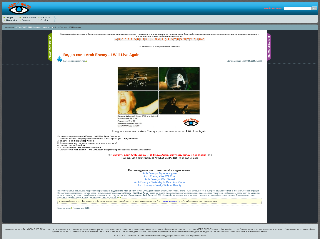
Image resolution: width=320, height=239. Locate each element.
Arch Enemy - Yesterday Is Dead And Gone (159, 182)
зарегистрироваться (170, 201)
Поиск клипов (29, 17)
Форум (9, 17)
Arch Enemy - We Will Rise (159, 176)
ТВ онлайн (11, 20)
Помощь (26, 20)
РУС (201, 39)
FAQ (120, 197)
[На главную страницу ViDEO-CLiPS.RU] (20, 14)
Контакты (45, 17)
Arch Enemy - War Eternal (159, 179)
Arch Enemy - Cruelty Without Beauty (159, 185)
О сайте (44, 20)
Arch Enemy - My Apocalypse (159, 173)
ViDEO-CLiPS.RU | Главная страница (32, 27)
